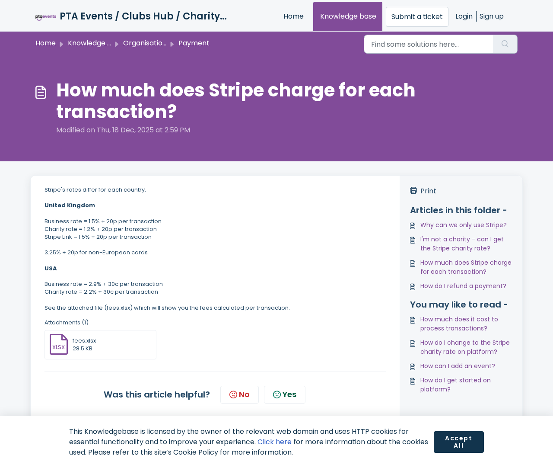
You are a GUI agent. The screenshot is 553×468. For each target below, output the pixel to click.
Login (464, 16)
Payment (194, 43)
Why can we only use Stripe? (463, 225)
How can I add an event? (457, 366)
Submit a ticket (417, 17)
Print (428, 191)
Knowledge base (348, 16)
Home (293, 16)
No (244, 394)
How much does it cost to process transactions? (459, 324)
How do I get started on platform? (455, 385)
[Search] (505, 44)
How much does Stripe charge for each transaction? (466, 267)
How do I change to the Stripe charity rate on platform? (465, 347)
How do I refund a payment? (463, 286)
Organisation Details (157, 43)
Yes (289, 394)
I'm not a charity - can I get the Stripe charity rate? (462, 244)
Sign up (492, 16)
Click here (274, 442)
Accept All (459, 442)
